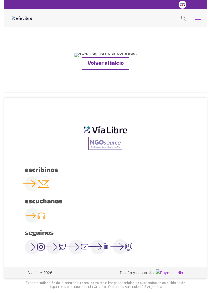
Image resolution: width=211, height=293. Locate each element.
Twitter (160, 4)
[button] (183, 18)
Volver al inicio (105, 63)
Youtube (171, 4)
